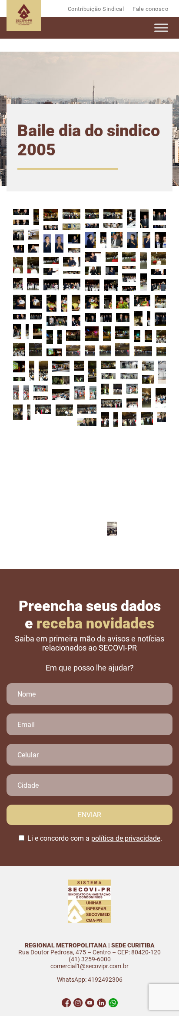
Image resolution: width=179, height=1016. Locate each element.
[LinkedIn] (101, 1002)
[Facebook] (66, 1002)
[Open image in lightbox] (21, 212)
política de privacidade (125, 838)
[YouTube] (89, 1002)
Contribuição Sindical (96, 9)
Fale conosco (150, 9)
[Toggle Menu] (161, 27)
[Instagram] (78, 1002)
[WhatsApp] (113, 1002)
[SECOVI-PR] (24, 29)
